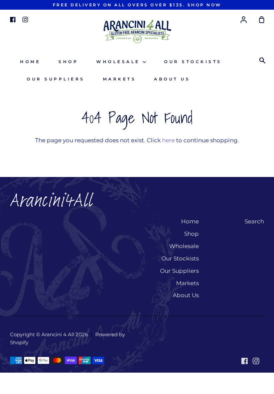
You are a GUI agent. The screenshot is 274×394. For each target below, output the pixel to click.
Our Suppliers (56, 78)
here (168, 140)
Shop (68, 61)
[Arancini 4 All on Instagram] (256, 361)
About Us (172, 78)
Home (30, 61)
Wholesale (119, 61)
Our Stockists (193, 61)
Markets (119, 78)
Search (254, 221)
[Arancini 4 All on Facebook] (244, 361)
